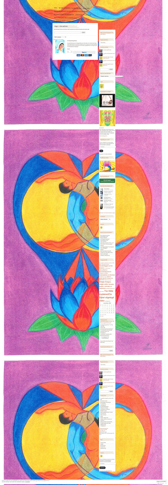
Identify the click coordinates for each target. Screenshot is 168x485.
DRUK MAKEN (106, 188)
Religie (102, 282)
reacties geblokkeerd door (107, 181)
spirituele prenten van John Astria (106, 421)
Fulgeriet (101, 249)
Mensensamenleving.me (104, 335)
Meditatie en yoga (103, 276)
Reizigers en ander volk (108, 191)
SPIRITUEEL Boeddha (109, 190)
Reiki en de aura (108, 279)
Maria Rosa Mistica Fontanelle (105, 251)
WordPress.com (103, 448)
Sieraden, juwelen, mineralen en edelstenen (106, 286)
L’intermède (106, 194)
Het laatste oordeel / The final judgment (64, 14)
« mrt (100, 316)
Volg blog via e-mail (104, 139)
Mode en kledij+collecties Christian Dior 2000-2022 (106, 278)
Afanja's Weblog (108, 192)
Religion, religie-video (104, 417)
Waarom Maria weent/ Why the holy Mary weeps (65, 18)
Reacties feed (102, 446)
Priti (103, 53)
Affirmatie (109, 49)
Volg (101, 150)
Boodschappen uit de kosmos (105, 402)
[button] (104, 102)
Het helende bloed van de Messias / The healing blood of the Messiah (71, 11)
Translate (62, 39)
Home (55, 7)
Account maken (103, 442)
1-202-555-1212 (102, 430)
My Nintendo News (110, 208)
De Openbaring (107, 268)
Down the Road (108, 205)
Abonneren (102, 467)
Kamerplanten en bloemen (107, 275)
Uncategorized (107, 301)
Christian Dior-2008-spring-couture (106, 252)
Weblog (111, 198)
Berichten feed (102, 445)
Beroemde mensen (105, 264)
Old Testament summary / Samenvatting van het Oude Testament (105, 240)
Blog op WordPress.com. (56, 473)
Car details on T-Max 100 (108, 204)
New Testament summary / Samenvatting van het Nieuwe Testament (105, 236)
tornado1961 (105, 64)
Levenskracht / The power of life (83, 15)
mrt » (103, 316)
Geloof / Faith (86, 8)
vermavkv (105, 49)
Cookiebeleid (27, 481)
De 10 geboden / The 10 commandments (64, 21)
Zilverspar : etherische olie (105, 255)
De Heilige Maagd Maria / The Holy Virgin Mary (70, 8)
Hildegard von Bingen (103, 273)
